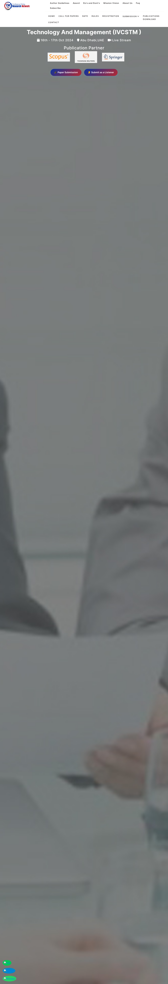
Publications (151, 16)
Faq (138, 3)
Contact (53, 22)
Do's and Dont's (91, 3)
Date (85, 16)
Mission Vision (111, 3)
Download (149, 19)
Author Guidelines (59, 3)
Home (51, 16)
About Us (127, 3)
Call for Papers (69, 16)
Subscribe (55, 8)
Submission (130, 16)
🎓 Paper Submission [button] (66, 72)
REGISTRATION (110, 16)
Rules (95, 16)
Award (76, 3)
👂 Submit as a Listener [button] (101, 72)
